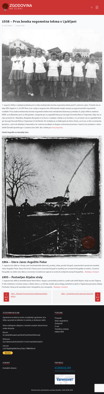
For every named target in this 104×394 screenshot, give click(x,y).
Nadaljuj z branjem (92, 272)
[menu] (97, 7)
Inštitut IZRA (59, 332)
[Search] (92, 7)
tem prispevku (57, 127)
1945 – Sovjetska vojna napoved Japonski (77, 294)
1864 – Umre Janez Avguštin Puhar (24, 262)
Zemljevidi (58, 323)
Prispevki (58, 318)
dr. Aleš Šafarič (7, 26)
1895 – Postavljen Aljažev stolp (22, 277)
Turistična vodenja (62, 329)
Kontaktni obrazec (10, 368)
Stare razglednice (61, 321)
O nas (57, 326)
